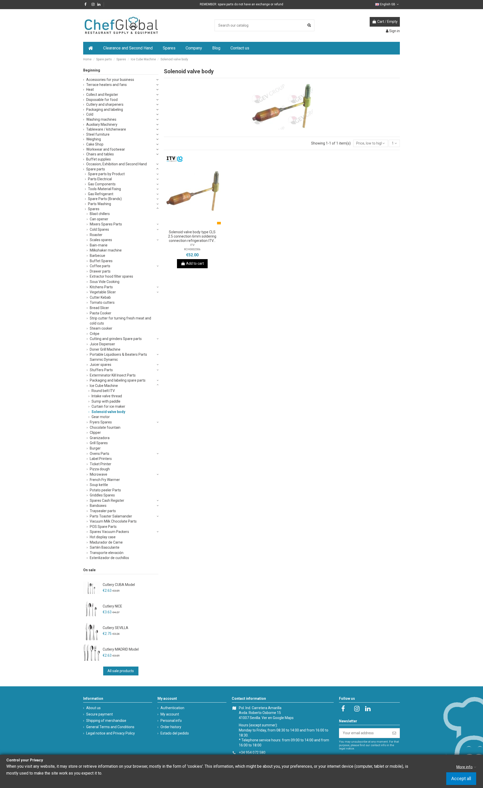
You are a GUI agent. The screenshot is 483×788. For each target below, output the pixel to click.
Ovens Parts (99, 454)
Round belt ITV (103, 391)
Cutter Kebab (100, 297)
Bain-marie (99, 245)
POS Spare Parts (103, 527)
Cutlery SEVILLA (115, 628)
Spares (93, 209)
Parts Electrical (100, 179)
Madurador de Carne (106, 542)
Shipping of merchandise (106, 721)
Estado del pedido (174, 733)
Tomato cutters (102, 302)
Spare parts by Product (106, 174)
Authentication (172, 708)
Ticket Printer (100, 464)
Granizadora (100, 438)
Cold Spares (99, 229)
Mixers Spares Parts (106, 224)
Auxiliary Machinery (101, 124)
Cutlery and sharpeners (104, 104)
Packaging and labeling (104, 110)
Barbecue (97, 256)
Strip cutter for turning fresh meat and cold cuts (120, 320)
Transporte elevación (106, 553)
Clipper (95, 433)
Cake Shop (94, 144)
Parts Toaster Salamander (111, 516)
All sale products (121, 671)
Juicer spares (100, 365)
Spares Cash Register (107, 500)
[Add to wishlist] (185, 225)
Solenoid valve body (108, 412)
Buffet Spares (101, 261)
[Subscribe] (394, 733)
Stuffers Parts (101, 370)
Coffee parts (100, 266)
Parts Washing (99, 204)
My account (169, 714)
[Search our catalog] (309, 25)
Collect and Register (102, 95)
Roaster (96, 235)
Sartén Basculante (104, 547)
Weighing (93, 139)
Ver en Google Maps (278, 718)
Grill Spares (99, 443)
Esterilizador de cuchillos (109, 558)
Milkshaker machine (106, 250)
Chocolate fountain (105, 427)
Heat (90, 89)
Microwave (98, 474)
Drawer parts (100, 271)
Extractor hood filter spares (111, 276)
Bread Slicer (99, 308)
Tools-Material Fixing (104, 189)
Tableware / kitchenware (106, 129)
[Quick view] (199, 225)
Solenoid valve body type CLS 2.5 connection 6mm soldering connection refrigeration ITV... (192, 236)
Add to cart (195, 263)
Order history (170, 727)
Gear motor (101, 417)
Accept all (461, 778)
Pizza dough (100, 469)
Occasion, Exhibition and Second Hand (116, 164)
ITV (192, 245)
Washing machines (101, 119)
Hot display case (103, 537)
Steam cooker (101, 328)
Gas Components (102, 184)
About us (93, 708)
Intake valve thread (107, 396)
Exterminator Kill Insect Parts (113, 375)
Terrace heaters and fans (106, 85)
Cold (89, 114)
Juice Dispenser (102, 344)
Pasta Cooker (100, 313)
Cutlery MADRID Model (121, 649)
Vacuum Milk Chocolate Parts (113, 521)
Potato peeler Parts (105, 490)
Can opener (99, 219)
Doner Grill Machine (105, 349)
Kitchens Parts (101, 287)
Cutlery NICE (112, 606)
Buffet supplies (98, 159)
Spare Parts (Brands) (105, 199)
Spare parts (95, 169)
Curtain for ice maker (108, 406)
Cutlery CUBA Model (119, 585)
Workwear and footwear (105, 149)
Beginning (91, 70)
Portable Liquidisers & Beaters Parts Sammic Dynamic (118, 357)
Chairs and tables (100, 154)
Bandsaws (98, 506)
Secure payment (99, 714)
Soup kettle (99, 485)
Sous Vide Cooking (104, 282)
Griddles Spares (102, 495)
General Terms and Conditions (110, 727)
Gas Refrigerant (100, 194)
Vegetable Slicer (103, 292)
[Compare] (192, 225)
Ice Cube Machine (104, 386)
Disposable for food (102, 100)
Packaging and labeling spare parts (118, 380)
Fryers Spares (101, 422)
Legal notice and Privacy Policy (110, 733)
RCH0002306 (192, 249)
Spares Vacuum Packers (109, 532)
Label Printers (101, 459)
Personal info (171, 721)
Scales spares (101, 240)
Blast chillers (100, 214)
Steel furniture (98, 134)
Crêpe (94, 334)
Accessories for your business (110, 80)
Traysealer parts (103, 511)
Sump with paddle (106, 401)
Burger (95, 448)
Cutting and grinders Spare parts (116, 339)
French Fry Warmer (105, 480)
